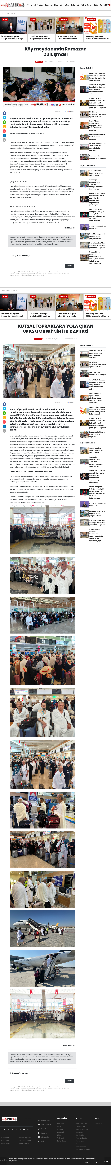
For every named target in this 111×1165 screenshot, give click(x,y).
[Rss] (21, 1129)
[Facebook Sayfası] (2, 1129)
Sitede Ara (99, 1123)
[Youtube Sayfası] (13, 1129)
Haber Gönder (24, 1143)
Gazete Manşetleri (83, 1150)
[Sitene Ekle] (28, 1129)
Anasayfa (5, 13)
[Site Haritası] (25, 1129)
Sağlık (40, 5)
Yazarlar (44, 1129)
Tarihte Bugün (81, 1138)
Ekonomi (58, 5)
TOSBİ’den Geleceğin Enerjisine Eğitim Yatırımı (97, 114)
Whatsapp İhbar (25, 1140)
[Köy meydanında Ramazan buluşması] (39, 87)
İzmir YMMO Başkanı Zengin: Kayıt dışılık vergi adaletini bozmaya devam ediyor (97, 89)
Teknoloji (75, 5)
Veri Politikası (5, 1143)
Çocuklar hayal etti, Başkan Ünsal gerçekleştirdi (97, 236)
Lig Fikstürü (80, 1135)
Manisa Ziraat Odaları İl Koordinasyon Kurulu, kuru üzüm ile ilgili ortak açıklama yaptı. (96, 257)
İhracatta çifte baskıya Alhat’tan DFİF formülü (96, 173)
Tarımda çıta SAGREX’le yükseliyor (97, 157)
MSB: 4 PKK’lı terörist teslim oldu (97, 227)
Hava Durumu (81, 1123)
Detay (89, 1163)
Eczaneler (79, 1132)
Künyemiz (45, 1137)
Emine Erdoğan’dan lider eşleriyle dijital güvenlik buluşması (97, 245)
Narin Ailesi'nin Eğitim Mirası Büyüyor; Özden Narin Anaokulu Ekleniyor (95, 125)
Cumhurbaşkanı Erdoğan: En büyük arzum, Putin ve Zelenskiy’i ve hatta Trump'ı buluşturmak (97, 215)
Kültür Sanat (86, 5)
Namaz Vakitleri (82, 1129)
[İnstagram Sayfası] (9, 1129)
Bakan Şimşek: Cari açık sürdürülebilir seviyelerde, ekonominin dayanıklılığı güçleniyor (97, 199)
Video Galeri (46, 1125)
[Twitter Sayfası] (5, 1129)
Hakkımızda (5, 1137)
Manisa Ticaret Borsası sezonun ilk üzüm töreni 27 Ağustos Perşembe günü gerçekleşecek (97, 103)
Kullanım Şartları (25, 1137)
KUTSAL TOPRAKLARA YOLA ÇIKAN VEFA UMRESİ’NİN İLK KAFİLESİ (97, 147)
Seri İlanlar (80, 1144)
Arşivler (44, 1133)
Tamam (98, 1163)
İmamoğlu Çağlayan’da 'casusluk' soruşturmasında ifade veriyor (96, 184)
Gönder (69, 266)
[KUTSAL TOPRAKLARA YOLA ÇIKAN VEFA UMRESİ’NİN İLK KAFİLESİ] (39, 371)
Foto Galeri (45, 1121)
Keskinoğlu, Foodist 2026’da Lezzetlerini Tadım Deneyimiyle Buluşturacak (97, 76)
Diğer (96, 5)
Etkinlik (13, 13)
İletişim (43, 1141)
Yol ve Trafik (80, 1126)
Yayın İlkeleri (5, 1140)
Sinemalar (80, 1141)
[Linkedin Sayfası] (17, 1129)
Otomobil (31, 5)
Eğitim (66, 5)
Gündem (48, 5)
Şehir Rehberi (81, 1147)
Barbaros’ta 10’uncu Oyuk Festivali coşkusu (97, 136)
